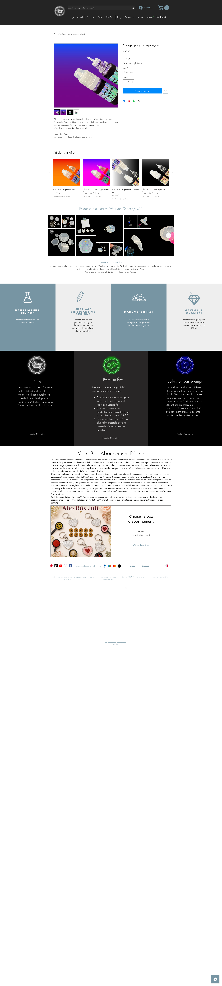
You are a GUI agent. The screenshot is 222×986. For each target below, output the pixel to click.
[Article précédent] (49, 172)
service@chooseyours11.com (88, 566)
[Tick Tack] (56, 565)
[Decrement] (124, 82)
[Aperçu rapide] (66, 172)
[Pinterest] (51, 565)
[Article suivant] (172, 172)
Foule (125, 68)
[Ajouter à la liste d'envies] (165, 90)
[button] (164, 7)
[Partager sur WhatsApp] (134, 100)
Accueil (57, 34)
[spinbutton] (128, 82)
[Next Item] (168, 235)
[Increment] (132, 82)
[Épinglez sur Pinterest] (129, 100)
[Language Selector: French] (169, 566)
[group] (111, 179)
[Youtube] (60, 565)
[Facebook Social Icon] (70, 565)
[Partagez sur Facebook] (124, 100)
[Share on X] (138, 100)
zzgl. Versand (137, 63)
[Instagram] (65, 565)
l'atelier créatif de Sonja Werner (92, 500)
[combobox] (145, 72)
